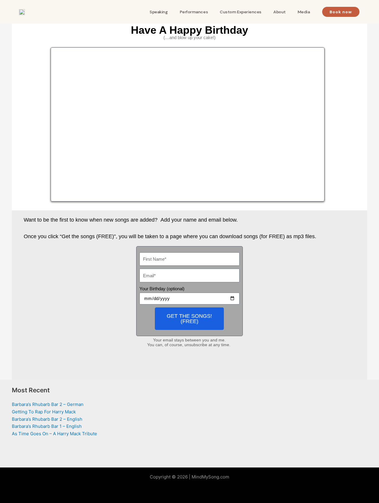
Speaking (159, 11)
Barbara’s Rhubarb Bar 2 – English (47, 419)
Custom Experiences (240, 11)
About (279, 11)
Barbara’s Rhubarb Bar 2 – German (47, 404)
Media (304, 11)
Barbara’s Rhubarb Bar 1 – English (47, 426)
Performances (194, 11)
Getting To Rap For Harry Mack (44, 412)
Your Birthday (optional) (161, 288)
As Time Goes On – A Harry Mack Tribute (54, 433)
